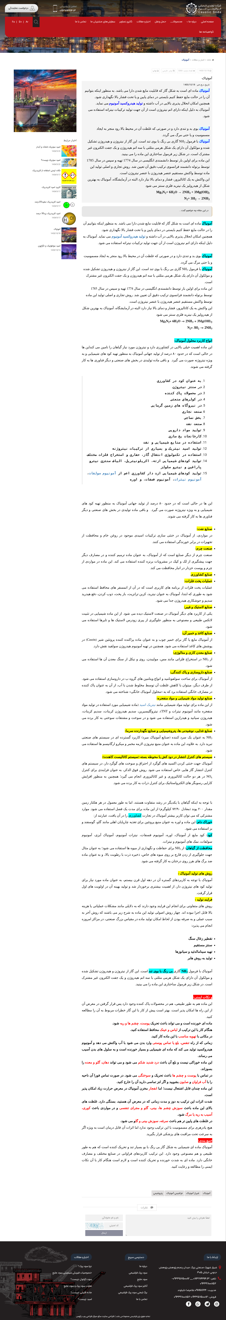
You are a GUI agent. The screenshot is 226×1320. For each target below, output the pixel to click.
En (20, 22)
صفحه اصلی (207, 22)
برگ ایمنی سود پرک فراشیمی (132, 1293)
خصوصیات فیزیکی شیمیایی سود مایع (72, 1273)
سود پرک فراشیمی (138, 1273)
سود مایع (142, 1279)
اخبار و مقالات (143, 22)
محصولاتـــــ (176, 22)
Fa (13, 22)
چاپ (154, 70)
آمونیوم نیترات (188, 479)
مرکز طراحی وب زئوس (86, 1316)
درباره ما (193, 22)
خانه (209, 60)
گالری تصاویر (125, 22)
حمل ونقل (160, 22)
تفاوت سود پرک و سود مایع (78, 1286)
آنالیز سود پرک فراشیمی (135, 1286)
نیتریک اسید (147, 704)
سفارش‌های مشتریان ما (102, 22)
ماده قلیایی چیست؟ (81, 1293)
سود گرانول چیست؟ (81, 1279)
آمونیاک (185, 60)
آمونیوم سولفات (102, 473)
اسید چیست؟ (85, 1299)
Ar (27, 22)
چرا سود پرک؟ (85, 1266)
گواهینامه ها (206, 32)
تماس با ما (80, 22)
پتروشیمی (158, 1193)
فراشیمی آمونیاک (174, 1193)
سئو (99, 1316)
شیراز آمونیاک (192, 1193)
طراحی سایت (107, 1316)
